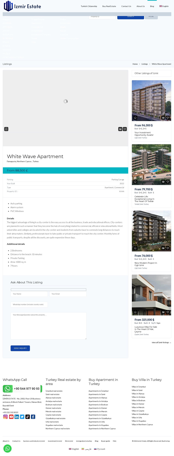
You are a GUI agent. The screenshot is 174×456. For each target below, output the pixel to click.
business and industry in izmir (34, 441)
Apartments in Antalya (98, 401)
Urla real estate (52, 422)
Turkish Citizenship (89, 6)
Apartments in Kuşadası (99, 425)
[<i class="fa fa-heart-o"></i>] (125, 129)
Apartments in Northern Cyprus (102, 428)
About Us (141, 6)
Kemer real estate (53, 408)
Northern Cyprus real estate (58, 428)
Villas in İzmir (137, 390)
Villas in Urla (137, 417)
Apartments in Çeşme (98, 415)
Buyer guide (105, 441)
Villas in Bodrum (138, 400)
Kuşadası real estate (54, 425)
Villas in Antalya (138, 397)
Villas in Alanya (138, 393)
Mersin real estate (53, 411)
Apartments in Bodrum (98, 404)
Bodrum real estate (54, 404)
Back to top (166, 441)
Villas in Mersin (138, 407)
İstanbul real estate (54, 391)
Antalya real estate (54, 401)
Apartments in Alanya (98, 398)
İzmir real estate (52, 394)
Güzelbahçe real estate (55, 418)
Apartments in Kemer (98, 408)
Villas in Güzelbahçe (140, 414)
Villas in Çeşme (138, 411)
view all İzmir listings (161, 342)
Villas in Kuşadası (139, 421)
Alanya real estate (53, 398)
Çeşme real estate (53, 415)
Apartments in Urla (97, 422)
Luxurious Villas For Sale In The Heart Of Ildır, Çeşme (146, 329)
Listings (145, 64)
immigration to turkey (84, 441)
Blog (152, 6)
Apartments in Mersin (98, 411)
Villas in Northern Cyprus (142, 424)
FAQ (114, 441)
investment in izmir (55, 441)
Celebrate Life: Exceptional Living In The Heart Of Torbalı (144, 199)
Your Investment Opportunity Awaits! (144, 133)
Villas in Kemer (138, 404)
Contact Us (126, 6)
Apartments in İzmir (97, 394)
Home (135, 64)
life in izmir (69, 441)
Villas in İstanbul (139, 387)
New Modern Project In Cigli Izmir (146, 264)
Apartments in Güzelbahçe (100, 418)
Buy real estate (109, 6)
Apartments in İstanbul (98, 391)
